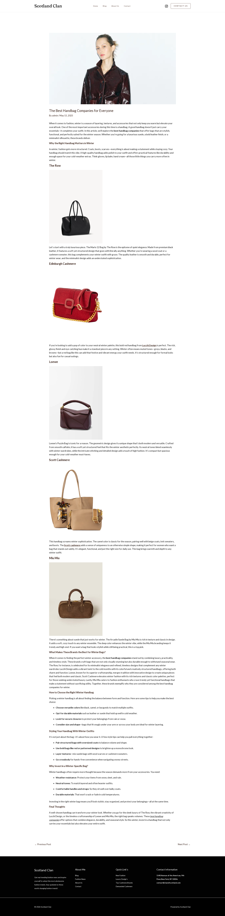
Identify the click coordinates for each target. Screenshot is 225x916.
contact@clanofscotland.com (168, 883)
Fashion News (80, 879)
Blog (105, 6)
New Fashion (120, 875)
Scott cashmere (72, 545)
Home (95, 6)
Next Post (184, 844)
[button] (181, 6)
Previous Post (43, 844)
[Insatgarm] (166, 6)
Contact (127, 6)
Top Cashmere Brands (124, 883)
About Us (115, 6)
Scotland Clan (48, 5)
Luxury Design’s (122, 879)
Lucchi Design (149, 345)
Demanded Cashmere (124, 886)
